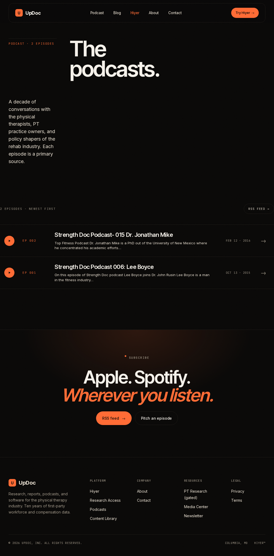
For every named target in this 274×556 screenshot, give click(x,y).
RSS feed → (258, 209)
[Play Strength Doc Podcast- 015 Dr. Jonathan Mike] (9, 241)
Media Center (196, 506)
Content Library (103, 518)
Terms (236, 500)
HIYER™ (259, 543)
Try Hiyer (244, 12)
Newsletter (193, 515)
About (154, 13)
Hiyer (135, 13)
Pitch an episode (156, 418)
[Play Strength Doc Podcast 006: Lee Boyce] (9, 273)
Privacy (237, 491)
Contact (175, 13)
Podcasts (98, 509)
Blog (117, 13)
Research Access (105, 500)
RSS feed (113, 418)
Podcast (97, 13)
